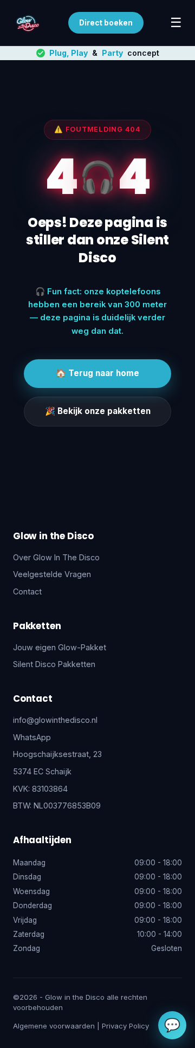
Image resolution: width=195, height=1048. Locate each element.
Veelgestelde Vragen (52, 574)
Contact (27, 591)
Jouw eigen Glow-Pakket (59, 647)
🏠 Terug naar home (97, 373)
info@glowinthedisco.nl (55, 719)
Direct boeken (106, 22)
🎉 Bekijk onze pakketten (98, 411)
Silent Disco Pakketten (54, 664)
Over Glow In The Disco (56, 557)
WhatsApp (32, 737)
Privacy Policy (125, 1025)
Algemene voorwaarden (54, 1025)
